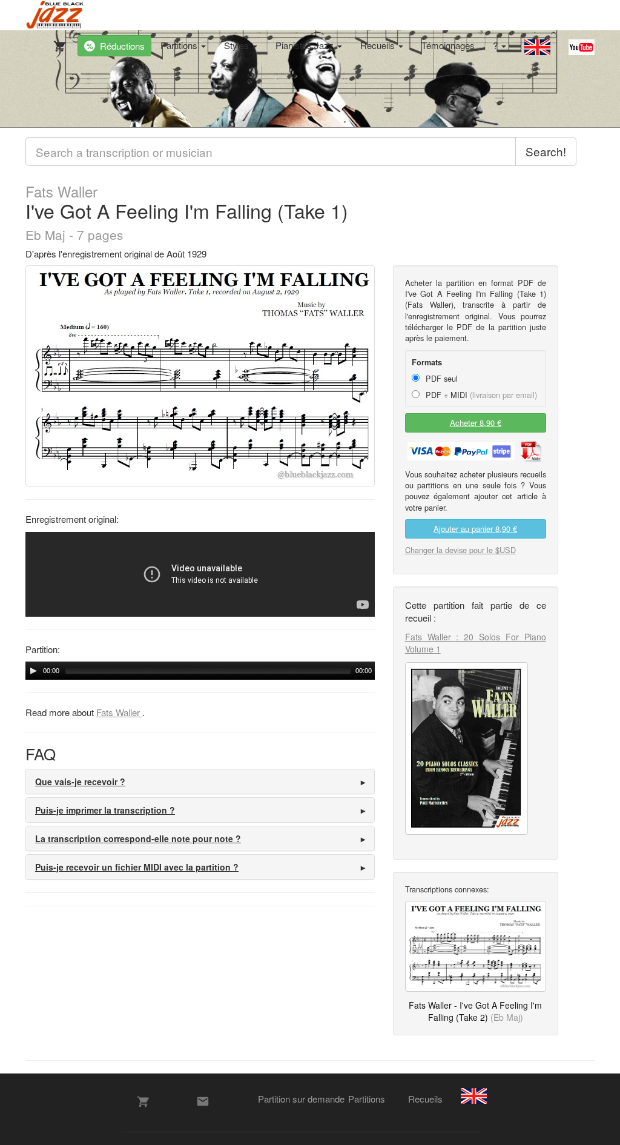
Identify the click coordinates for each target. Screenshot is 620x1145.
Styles (237, 45)
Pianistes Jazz (305, 45)
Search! (546, 151)
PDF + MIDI (480, 394)
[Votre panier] (57, 43)
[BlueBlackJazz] (55, 15)
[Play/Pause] (33, 670)
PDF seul (440, 378)
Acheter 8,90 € (475, 422)
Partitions (180, 45)
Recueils (378, 45)
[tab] (200, 781)
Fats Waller (61, 191)
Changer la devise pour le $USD (460, 550)
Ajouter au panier (475, 528)
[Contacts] (203, 1101)
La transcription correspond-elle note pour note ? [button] (138, 838)
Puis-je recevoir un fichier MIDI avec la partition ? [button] (137, 867)
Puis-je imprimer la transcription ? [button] (105, 810)
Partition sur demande (301, 1098)
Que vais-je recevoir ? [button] (80, 781)
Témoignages (448, 45)
